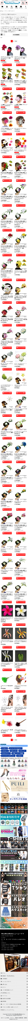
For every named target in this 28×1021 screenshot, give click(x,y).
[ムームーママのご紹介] (14, 922)
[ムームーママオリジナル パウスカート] (14, 762)
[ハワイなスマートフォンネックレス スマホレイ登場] (14, 831)
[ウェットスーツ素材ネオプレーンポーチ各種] (14, 865)
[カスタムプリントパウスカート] (14, 911)
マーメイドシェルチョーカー (8, 755)
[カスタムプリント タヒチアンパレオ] (14, 899)
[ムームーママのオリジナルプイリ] (14, 785)
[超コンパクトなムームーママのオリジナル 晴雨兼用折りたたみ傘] (14, 820)
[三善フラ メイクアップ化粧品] (14, 797)
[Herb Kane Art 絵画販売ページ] (14, 808)
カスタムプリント (6, 753)
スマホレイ (4, 748)
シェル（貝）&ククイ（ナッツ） (18, 28)
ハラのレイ (20, 755)
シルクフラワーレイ (5, 27)
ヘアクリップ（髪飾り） (17, 30)
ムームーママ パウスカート (16, 748)
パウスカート (5, 750)
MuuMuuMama (18, 1014)
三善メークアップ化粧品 (18, 753)
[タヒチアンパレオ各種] (14, 877)
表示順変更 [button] (16, 34)
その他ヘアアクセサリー (9, 31)
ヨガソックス (14, 750)
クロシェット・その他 (6, 30)
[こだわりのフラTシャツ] (14, 842)
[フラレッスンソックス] (14, 774)
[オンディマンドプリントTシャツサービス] (14, 854)
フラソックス (22, 750)
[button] (1, 3)
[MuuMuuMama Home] (12, 2)
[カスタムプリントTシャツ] (14, 888)
